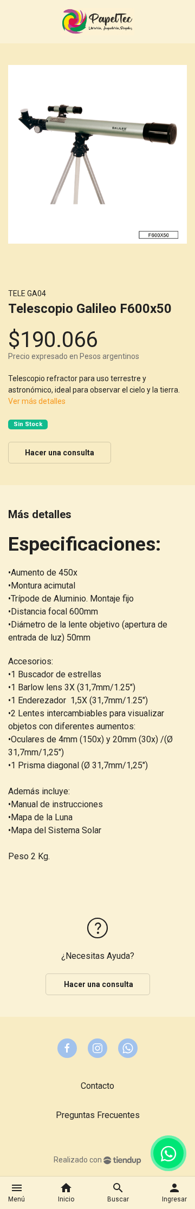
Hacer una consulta (59, 452)
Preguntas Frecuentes (98, 1115)
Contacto (97, 1086)
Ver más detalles (37, 401)
